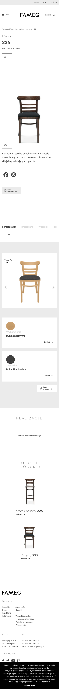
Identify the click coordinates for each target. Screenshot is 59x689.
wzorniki (43, 227)
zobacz (19, 514)
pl (51, 2)
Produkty (20, 29)
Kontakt (19, 610)
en (56, 2)
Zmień (47, 342)
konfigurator (9, 227)
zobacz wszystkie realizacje (29, 436)
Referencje (6, 616)
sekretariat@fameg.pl (35, 647)
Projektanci (6, 613)
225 (6, 42)
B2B (44, 2)
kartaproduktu (11, 190)
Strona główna (8, 29)
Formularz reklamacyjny (25, 619)
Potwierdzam (29, 685)
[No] (55, 675)
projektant (27, 227)
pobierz (36, 2)
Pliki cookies (21, 625)
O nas (4, 610)
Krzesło (29, 555)
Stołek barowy (29, 511)
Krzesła (29, 29)
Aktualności (20, 607)
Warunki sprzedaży (23, 616)
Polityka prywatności (24, 622)
